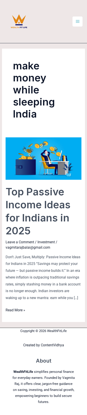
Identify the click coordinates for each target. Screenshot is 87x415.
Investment (46, 242)
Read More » (15, 309)
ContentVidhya (52, 345)
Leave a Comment (20, 242)
